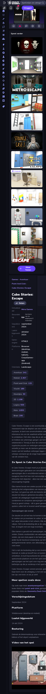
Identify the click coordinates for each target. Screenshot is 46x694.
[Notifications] (17, 8)
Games (15, 279)
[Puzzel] (3, 73)
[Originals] (3, 31)
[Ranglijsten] (3, 39)
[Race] (3, 77)
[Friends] (4, 8)
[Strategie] (3, 93)
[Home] (3, 11)
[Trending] (3, 23)
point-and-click (32, 588)
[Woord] (3, 101)
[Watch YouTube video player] (42, 668)
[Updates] (3, 27)
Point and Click (19, 283)
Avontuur (24, 279)
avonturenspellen (36, 585)
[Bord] (3, 57)
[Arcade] (3, 49)
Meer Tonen (28, 268)
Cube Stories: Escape (21, 288)
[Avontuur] (3, 53)
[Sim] (3, 85)
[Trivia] (3, 97)
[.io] (3, 61)
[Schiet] (3, 81)
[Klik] (3, 69)
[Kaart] (3, 65)
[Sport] (3, 89)
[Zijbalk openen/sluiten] (4, 3)
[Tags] (3, 106)
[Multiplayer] (3, 35)
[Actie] (3, 45)
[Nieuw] (3, 19)
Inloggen (28, 8)
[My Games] (10, 8)
